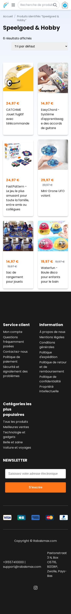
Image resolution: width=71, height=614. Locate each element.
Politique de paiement (11, 359)
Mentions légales (51, 337)
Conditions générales (47, 344)
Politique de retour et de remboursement (53, 367)
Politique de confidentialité (50, 379)
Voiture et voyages (17, 447)
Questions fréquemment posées (13, 341)
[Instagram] (35, 588)
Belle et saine (13, 442)
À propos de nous (52, 332)
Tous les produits (15, 421)
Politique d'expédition (48, 354)
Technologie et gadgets (14, 434)
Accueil (8, 16)
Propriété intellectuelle (49, 388)
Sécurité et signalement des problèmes (15, 371)
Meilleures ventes (16, 427)
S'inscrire (35, 487)
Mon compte (12, 332)
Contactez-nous (15, 351)
